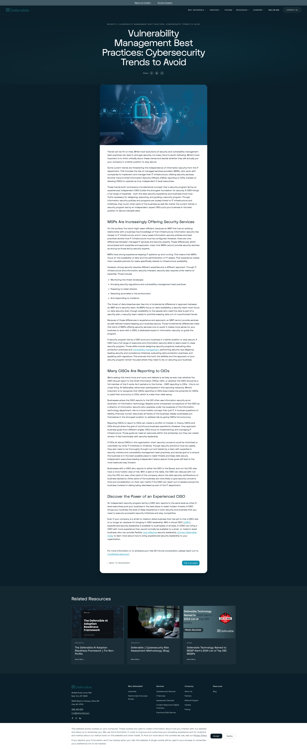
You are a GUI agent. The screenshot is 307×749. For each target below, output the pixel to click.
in (162, 73)
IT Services (160, 696)
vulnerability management (146, 349)
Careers (188, 705)
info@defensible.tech (118, 554)
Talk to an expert (191, 563)
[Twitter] (76, 718)
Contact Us (292, 10)
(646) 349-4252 (273, 10)
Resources (241, 10)
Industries (132, 691)
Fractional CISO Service (166, 712)
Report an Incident (143, 3)
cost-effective (150, 532)
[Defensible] (17, 10)
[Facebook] (72, 718)
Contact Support (165, 3)
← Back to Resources (118, 563)
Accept (216, 736)
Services (214, 10)
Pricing (228, 10)
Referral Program (191, 700)
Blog (215, 691)
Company (258, 10)
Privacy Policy (200, 735)
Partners (188, 696)
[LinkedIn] (80, 718)
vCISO (187, 522)
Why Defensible (196, 10)
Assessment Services (165, 700)
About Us (188, 691)
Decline (230, 736)
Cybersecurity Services (165, 691)
